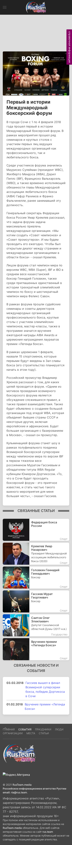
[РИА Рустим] (19, 753)
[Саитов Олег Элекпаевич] (36, 625)
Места (30, 733)
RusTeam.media (22, 784)
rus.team (47, 831)
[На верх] (5, 728)
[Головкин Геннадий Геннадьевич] (36, 578)
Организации (13, 733)
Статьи (44, 733)
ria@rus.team (19, 792)
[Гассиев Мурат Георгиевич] (36, 601)
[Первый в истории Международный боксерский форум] (36, 73)
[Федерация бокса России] (36, 530)
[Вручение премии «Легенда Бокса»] (36, 649)
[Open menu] (4, 7)
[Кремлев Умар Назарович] (36, 554)
